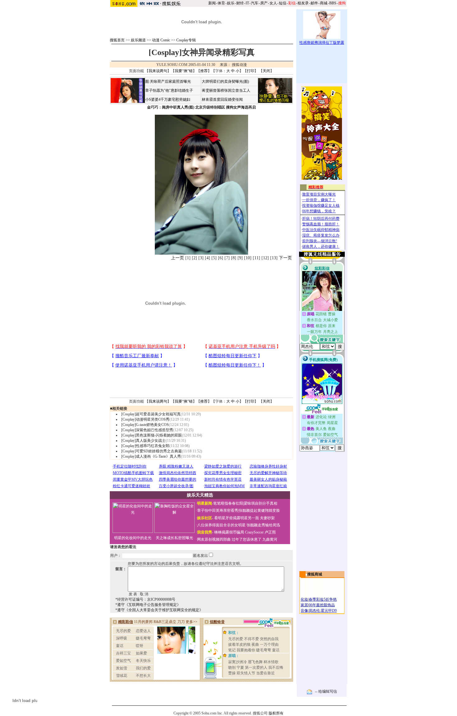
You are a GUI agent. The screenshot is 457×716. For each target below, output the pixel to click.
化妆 (304, 599)
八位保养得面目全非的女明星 (221, 525)
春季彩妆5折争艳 (323, 599)
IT (247, 3)
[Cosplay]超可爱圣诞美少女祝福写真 (151, 414)
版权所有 (276, 713)
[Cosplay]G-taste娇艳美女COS (145, 425)
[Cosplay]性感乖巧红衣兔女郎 (145, 446)
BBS (332, 3)
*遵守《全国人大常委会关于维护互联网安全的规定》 (159, 610)
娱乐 (230, 3)
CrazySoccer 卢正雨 (260, 532)
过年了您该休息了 (246, 539)
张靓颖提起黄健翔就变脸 (259, 510)
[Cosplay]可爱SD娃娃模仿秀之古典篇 (151, 451)
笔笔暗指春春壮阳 (228, 503)
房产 (264, 3)
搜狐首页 (117, 40)
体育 (221, 3)
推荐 (204, 71)
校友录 (303, 3)
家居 (304, 605)
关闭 (266, 71)
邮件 (314, 3)
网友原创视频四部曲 (214, 539)
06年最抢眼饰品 (322, 605)
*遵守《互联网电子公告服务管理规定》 (148, 605)
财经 (240, 3)
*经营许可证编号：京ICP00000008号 (145, 599)
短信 (282, 3)
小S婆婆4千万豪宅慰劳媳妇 (167, 99)
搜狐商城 (314, 574)
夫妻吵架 (267, 518)
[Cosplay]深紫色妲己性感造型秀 (147, 430)
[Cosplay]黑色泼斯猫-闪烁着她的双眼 (151, 435)
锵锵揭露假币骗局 (229, 532)
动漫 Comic (161, 40)
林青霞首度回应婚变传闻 (222, 99)
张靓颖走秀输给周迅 (263, 525)
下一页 (285, 258)
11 (256, 258)
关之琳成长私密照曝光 (174, 538)
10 (248, 258)
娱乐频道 (138, 40)
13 (274, 258)
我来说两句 (158, 71)
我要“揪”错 (184, 71)
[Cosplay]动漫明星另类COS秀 (145, 419)
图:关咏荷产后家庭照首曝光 (168, 81)
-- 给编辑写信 (326, 691)
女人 (273, 3)
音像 (304, 610)
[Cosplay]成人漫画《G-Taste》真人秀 (151, 456)
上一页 (177, 258)
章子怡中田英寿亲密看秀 (217, 510)
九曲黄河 (269, 539)
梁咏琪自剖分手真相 (260, 503)
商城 (323, 3)
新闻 (212, 3)
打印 (250, 71)
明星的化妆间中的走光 (132, 538)
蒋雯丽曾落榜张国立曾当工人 (226, 90)
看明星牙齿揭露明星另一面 (236, 518)
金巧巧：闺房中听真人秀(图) (170, 107)
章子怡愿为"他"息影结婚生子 (169, 90)
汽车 (254, 3)
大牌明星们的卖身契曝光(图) (225, 81)
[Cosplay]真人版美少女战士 (143, 440)
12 (265, 258)
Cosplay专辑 (186, 40)
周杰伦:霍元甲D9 (323, 610)
